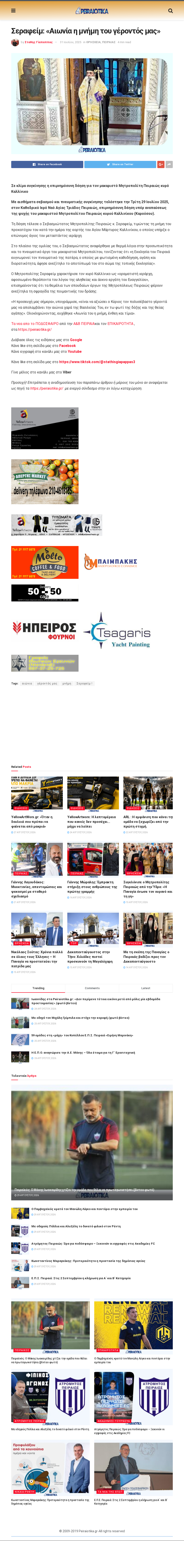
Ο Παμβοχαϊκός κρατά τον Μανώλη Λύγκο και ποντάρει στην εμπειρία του (84, 1209)
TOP (74, 943)
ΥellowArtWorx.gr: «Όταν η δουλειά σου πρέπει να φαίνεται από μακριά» (32, 821)
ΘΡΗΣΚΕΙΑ (93, 42)
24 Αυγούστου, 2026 (80, 832)
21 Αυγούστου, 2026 (24, 902)
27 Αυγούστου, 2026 (24, 832)
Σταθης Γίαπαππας (39, 42)
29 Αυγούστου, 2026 (28, 1195)
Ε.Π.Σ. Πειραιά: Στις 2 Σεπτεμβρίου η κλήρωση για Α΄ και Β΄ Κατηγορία (81, 1278)
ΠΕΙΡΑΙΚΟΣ (22, 1350)
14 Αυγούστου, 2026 (136, 967)
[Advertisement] (92, 725)
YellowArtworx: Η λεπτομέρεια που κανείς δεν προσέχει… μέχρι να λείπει (91, 821)
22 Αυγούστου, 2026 (136, 832)
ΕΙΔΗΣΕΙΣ (21, 808)
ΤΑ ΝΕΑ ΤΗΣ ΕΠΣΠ (110, 1491)
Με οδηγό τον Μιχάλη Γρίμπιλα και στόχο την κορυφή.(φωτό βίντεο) (80, 1017)
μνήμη (67, 683)
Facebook (67, 346)
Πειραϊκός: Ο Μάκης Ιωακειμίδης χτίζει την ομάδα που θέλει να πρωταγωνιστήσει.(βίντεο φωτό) (84, 1190)
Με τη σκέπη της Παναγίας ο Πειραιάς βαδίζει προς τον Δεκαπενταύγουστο (146, 957)
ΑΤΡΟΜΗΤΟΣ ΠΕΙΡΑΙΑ (29, 1421)
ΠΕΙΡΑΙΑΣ (109, 42)
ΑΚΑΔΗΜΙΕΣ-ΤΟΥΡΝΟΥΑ (114, 1421)
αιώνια (27, 683)
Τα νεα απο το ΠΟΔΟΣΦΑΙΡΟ (35, 324)
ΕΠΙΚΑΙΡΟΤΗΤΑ (120, 324)
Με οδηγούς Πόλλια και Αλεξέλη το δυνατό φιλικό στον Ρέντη (76, 1226)
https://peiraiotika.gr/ (35, 329)
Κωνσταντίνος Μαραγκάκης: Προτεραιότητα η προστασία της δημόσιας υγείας (88, 1261)
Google (76, 340)
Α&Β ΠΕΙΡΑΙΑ (84, 324)
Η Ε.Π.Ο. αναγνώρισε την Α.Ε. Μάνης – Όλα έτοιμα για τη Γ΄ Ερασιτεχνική (83, 1052)
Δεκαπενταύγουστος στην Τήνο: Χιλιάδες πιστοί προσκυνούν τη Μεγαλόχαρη (90, 957)
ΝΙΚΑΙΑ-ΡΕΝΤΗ (24, 1491)
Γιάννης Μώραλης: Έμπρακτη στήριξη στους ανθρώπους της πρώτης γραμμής (92, 887)
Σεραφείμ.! (84, 683)
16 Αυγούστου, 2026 (80, 897)
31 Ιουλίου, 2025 (70, 42)
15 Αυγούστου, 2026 (136, 902)
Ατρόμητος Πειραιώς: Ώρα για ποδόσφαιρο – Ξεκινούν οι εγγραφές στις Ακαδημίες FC (93, 1243)
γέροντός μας (47, 683)
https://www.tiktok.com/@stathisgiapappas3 (96, 362)
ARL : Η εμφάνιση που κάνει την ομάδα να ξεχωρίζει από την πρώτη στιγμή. (148, 821)
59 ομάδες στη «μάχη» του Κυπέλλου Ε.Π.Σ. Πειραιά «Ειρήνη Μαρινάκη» (82, 1035)
